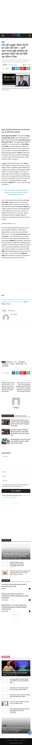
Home (3, 39)
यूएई (25, 363)
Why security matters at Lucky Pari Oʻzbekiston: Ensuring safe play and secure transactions (15, 596)
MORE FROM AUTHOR (20, 416)
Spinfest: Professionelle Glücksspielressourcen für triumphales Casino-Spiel (17, 564)
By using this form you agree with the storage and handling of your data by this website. (15, 485)
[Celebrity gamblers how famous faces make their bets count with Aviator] (16, 552)
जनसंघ (15, 362)
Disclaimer (9, 740)
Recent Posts (11, 310)
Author (4, 310)
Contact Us (22, 740)
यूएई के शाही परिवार (5, 365)
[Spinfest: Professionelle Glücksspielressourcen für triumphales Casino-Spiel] (5, 564)
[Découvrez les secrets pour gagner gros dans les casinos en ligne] (5, 689)
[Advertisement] (16, 17)
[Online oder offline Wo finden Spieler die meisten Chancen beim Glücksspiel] (5, 710)
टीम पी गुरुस (5, 64)
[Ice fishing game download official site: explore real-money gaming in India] (5, 680)
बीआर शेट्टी (12, 363)
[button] (29, 35)
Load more (15, 614)
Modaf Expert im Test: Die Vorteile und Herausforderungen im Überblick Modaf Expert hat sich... (14, 607)
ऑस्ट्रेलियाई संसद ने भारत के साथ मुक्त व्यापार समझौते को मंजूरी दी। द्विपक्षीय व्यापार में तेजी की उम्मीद (20, 441)
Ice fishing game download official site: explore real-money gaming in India (19, 680)
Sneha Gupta (6, 558)
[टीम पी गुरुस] (6, 317)
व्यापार (7, 39)
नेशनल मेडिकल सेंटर (21, 362)
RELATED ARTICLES (8, 416)
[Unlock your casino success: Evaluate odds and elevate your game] (5, 696)
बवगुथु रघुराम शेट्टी (5, 363)
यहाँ (12, 223)
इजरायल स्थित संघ (10, 362)
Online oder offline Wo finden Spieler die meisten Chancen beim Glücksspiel (19, 710)
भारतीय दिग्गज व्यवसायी (19, 363)
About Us (16, 740)
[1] (17, 159)
